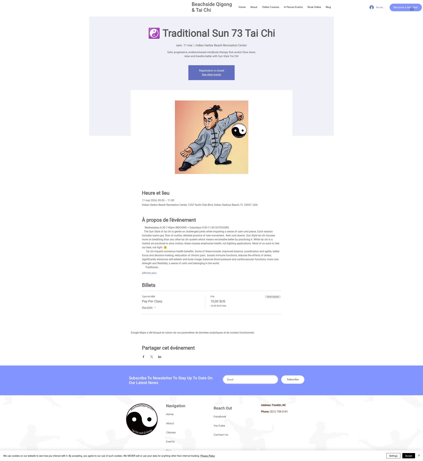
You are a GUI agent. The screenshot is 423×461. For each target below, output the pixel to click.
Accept (408, 455)
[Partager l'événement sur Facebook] (143, 356)
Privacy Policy (207, 455)
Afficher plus (149, 273)
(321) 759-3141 (279, 411)
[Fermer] (419, 455)
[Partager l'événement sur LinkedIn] (159, 356)
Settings (393, 455)
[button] (412, 8)
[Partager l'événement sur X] (151, 356)
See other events (211, 74)
